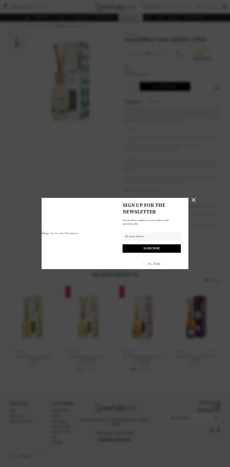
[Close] (193, 200)
